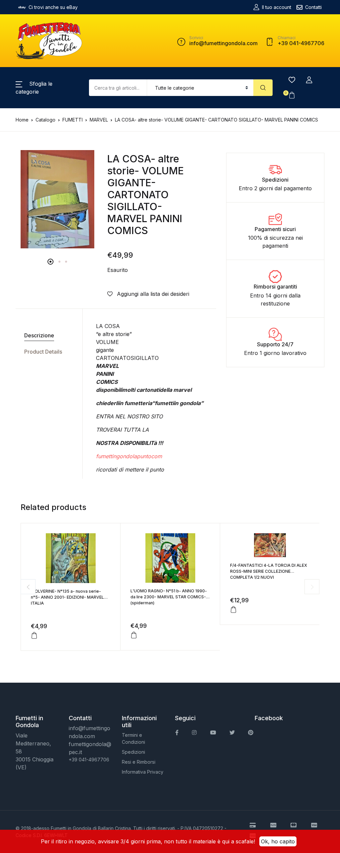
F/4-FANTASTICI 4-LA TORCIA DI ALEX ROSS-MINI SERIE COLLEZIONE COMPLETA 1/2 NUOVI (268, 571)
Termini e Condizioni (133, 738)
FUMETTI (72, 120)
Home (22, 120)
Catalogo (45, 120)
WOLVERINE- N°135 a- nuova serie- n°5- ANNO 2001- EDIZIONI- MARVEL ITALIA (67, 597)
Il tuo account (276, 7)
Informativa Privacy (142, 772)
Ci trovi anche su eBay (53, 7)
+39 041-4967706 (89, 759)
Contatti (313, 7)
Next (311, 586)
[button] (309, 80)
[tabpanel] (57, 199)
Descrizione (39, 335)
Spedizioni (133, 752)
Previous (28, 586)
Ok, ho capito (278, 841)
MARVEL (99, 120)
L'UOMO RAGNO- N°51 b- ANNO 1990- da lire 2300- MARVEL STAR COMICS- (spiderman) (168, 596)
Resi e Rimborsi (138, 762)
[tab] (46, 335)
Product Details (43, 351)
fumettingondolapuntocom (129, 456)
